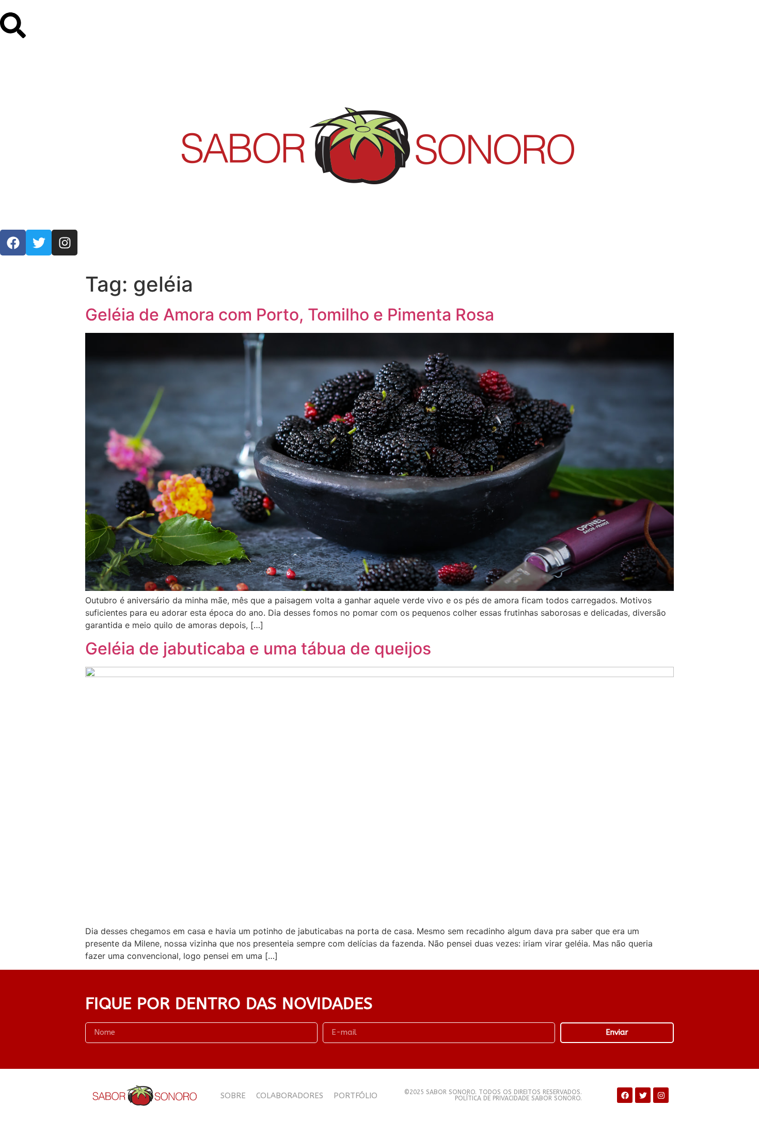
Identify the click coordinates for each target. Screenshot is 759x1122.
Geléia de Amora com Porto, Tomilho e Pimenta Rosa (289, 314)
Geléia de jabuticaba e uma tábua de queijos (258, 648)
